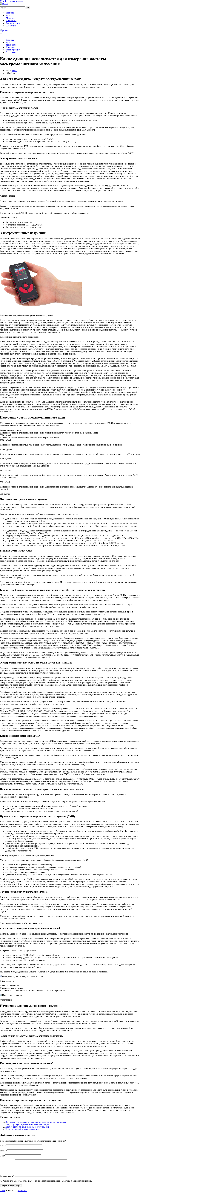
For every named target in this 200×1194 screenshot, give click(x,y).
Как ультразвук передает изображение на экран (27, 1124)
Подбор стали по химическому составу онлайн (27, 1127)
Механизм (11, 18)
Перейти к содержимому (11, 1)
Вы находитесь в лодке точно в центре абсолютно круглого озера (35, 1122)
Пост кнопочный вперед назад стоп (22, 1129)
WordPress (22, 1190)
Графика (10, 13)
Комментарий (7, 1176)
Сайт (2, 1156)
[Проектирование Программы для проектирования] (4, 3)
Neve (2, 1190)
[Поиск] (28, 7)
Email (3, 1151)
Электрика (11, 26)
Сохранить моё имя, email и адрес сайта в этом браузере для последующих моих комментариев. (47, 1181)
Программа (11, 20)
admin (14, 70)
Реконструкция (13, 23)
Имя (3, 1145)
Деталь (9, 15)
